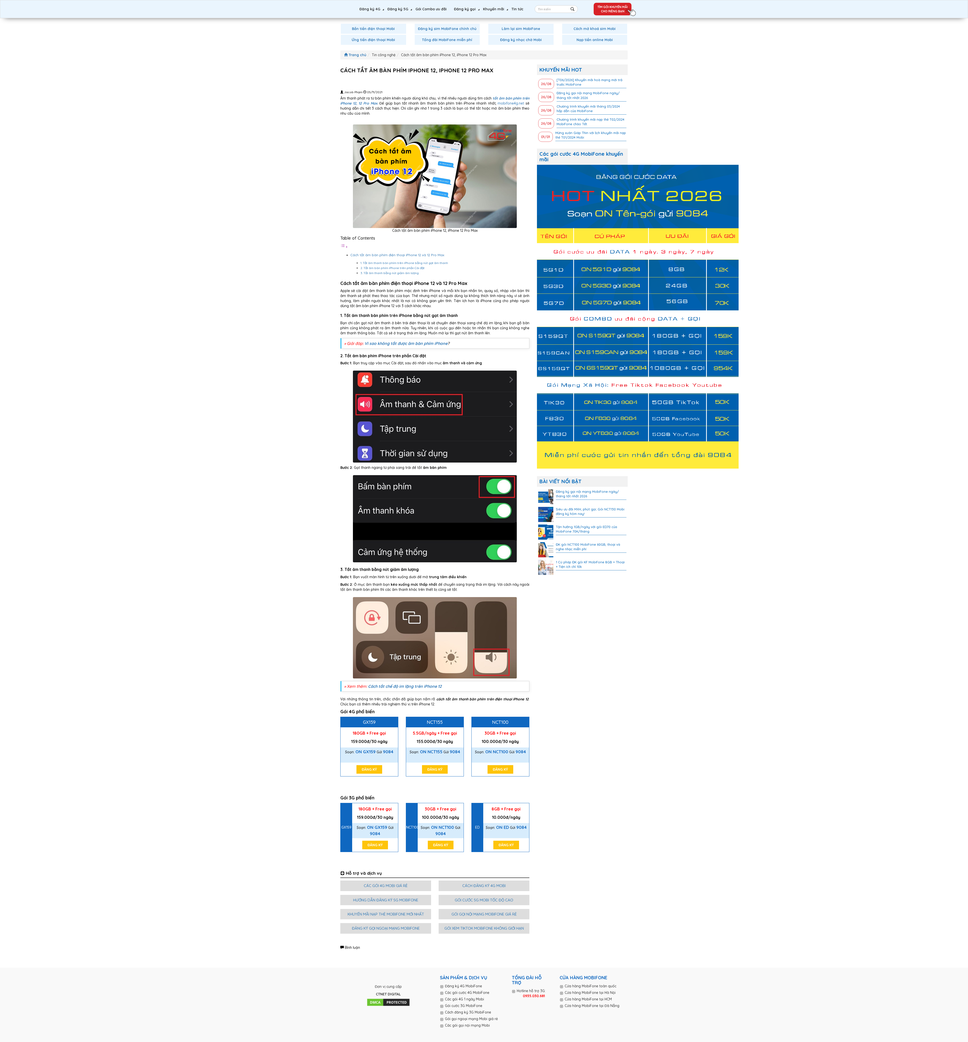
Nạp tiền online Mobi (595, 40)
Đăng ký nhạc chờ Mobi (521, 40)
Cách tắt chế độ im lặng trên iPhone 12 (405, 686)
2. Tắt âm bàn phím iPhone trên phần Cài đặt (392, 268)
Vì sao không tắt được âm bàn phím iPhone (406, 343)
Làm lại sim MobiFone (521, 28)
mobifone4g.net (511, 103)
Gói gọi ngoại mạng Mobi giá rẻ (471, 1019)
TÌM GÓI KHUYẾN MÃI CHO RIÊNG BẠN (612, 9)
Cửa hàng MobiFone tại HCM (588, 999)
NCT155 (435, 722)
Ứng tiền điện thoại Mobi (373, 40)
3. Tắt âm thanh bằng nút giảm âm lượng (389, 273)
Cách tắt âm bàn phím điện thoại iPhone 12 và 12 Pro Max (397, 255)
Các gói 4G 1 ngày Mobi (464, 999)
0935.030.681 (534, 996)
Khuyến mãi (493, 9)
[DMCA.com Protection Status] (388, 1002)
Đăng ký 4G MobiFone (463, 986)
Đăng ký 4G (369, 9)
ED (477, 827)
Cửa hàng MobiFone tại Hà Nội (590, 992)
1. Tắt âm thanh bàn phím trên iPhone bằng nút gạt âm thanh (404, 263)
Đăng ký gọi (465, 9)
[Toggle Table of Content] (344, 247)
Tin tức (517, 9)
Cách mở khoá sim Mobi (594, 28)
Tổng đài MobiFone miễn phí (447, 40)
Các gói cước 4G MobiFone (467, 992)
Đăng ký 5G (397, 9)
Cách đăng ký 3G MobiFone (468, 1012)
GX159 (369, 722)
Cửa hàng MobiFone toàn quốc (590, 986)
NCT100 (500, 722)
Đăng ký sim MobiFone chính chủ (447, 28)
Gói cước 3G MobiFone (463, 1005)
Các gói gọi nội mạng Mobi (467, 1025)
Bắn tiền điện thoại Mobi (373, 28)
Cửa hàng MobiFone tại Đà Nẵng (592, 1005)
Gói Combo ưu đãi (431, 9)
